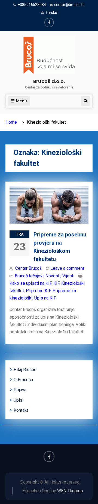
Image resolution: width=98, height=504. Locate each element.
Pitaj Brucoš (25, 369)
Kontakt (21, 410)
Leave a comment (67, 268)
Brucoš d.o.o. (49, 81)
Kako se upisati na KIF (30, 283)
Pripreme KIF (38, 290)
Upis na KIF (45, 298)
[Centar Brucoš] (49, 22)
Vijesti (68, 275)
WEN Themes (70, 490)
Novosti (52, 275)
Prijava (20, 389)
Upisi (18, 400)
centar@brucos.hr (69, 4)
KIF (56, 283)
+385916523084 (32, 4)
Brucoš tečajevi (29, 275)
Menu (21, 101)
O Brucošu (23, 379)
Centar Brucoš (28, 268)
